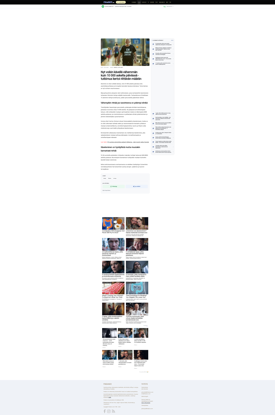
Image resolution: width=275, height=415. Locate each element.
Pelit (156, 2)
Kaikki (172, 40)
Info (167, 2)
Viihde (139, 2)
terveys (114, 178)
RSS (170, 2)
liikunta (109, 178)
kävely (104, 178)
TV (148, 2)
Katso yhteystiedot (145, 402)
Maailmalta (162, 2)
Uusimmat (134, 2)
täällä (109, 397)
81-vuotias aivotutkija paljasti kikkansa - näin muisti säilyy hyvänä (128, 142)
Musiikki (152, 2)
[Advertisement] (162, 88)
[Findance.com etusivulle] (109, 2)
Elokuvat (144, 2)
